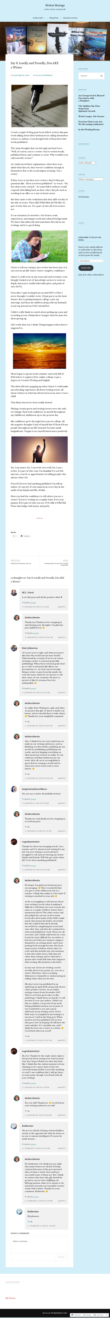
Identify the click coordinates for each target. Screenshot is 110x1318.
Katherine (27, 1126)
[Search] (101, 75)
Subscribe (86, 268)
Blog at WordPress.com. (55, 1313)
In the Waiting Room (88, 129)
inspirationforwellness (34, 789)
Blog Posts (54, 18)
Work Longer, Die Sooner (91, 116)
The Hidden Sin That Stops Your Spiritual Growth (89, 108)
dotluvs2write (44, 75)
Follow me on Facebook (12, 1282)
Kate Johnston (30, 648)
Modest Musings (55, 5)
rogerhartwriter (31, 842)
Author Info (38, 18)
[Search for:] (91, 75)
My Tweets (10, 1298)
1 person (33, 602)
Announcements (70, 18)
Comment (60, 1257)
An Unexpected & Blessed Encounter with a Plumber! (91, 98)
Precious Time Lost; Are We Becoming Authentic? (91, 123)
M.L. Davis (28, 592)
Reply (63, 607)
